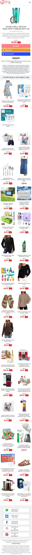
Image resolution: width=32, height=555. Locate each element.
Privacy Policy (16, 543)
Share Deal (6, 50)
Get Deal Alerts (9, 54)
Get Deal (16, 46)
